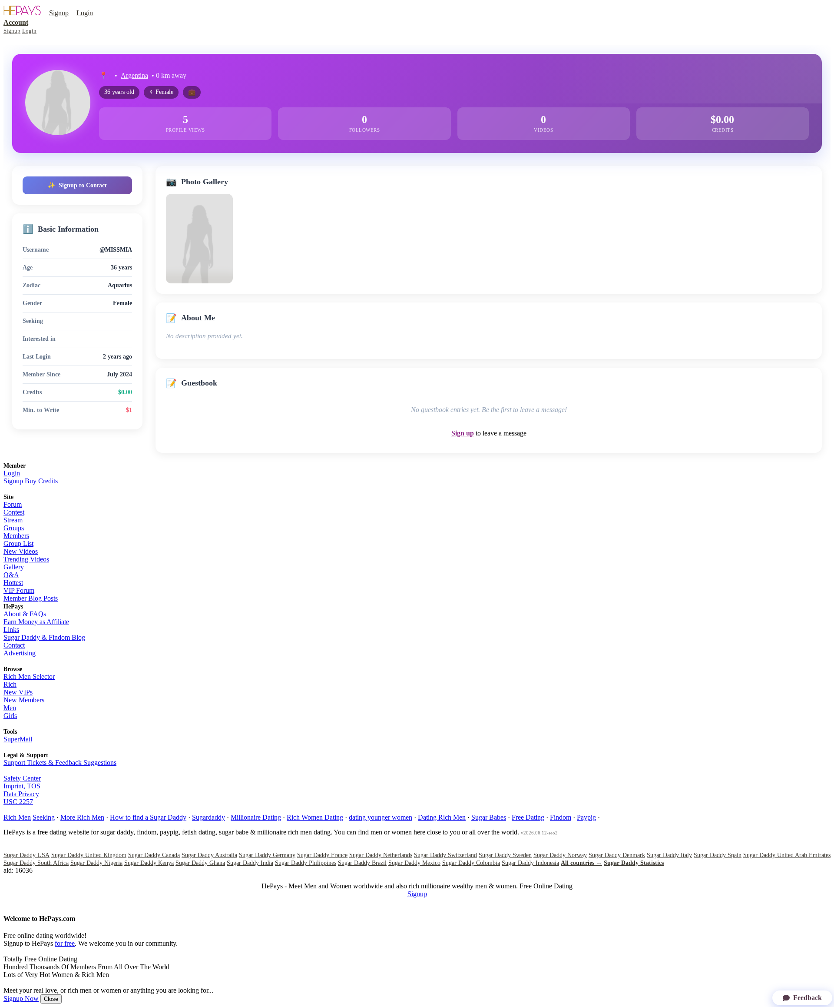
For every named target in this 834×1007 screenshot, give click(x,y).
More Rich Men (82, 817)
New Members (23, 700)
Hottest (13, 582)
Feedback (807, 997)
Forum (12, 504)
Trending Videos (26, 559)
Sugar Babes (488, 817)
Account (15, 22)
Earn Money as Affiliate (36, 621)
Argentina (134, 75)
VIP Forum (18, 590)
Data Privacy (21, 794)
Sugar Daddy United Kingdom (88, 855)
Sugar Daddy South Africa (36, 863)
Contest (13, 512)
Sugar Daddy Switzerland (445, 855)
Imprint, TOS (21, 786)
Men (9, 707)
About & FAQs (24, 614)
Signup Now (21, 998)
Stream (13, 520)
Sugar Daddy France (322, 855)
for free (65, 943)
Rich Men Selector (29, 676)
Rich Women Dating (315, 817)
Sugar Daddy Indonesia (530, 863)
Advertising (19, 653)
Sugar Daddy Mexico (414, 863)
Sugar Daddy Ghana (200, 863)
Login (84, 13)
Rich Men (17, 817)
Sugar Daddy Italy (669, 855)
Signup (59, 13)
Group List (18, 543)
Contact (14, 645)
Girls (10, 715)
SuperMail (17, 739)
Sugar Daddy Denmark (617, 855)
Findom (560, 817)
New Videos (20, 551)
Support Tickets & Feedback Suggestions (59, 762)
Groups (13, 528)
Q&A (11, 574)
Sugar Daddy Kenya (149, 863)
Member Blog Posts (30, 598)
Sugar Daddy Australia (209, 855)
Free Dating (528, 817)
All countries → (581, 863)
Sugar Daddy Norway (560, 855)
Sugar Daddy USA (26, 855)
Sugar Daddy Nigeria (96, 863)
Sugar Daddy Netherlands (380, 855)
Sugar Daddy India (250, 863)
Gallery (13, 567)
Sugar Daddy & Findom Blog (44, 637)
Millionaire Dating (256, 817)
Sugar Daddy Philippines (305, 863)
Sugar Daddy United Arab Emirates (787, 855)
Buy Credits (41, 481)
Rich (10, 684)
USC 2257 (18, 801)
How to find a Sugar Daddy (148, 817)
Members (16, 535)
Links (11, 629)
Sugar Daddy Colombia (471, 863)
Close (51, 999)
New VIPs (18, 692)
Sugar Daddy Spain (717, 855)
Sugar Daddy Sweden (505, 855)
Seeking (44, 817)
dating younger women (380, 817)
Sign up (462, 433)
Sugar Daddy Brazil (362, 863)
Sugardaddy (208, 817)
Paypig (586, 817)
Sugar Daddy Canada (154, 855)
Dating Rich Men (442, 817)
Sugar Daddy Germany (267, 855)
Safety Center (22, 778)
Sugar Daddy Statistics (634, 863)
